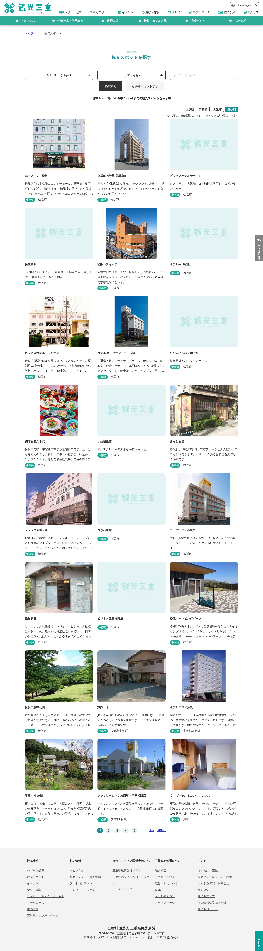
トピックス (28, 20)
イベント (32, 883)
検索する (110, 86)
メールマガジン (165, 896)
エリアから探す (131, 75)
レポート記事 (35, 870)
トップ (29, 33)
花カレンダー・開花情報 (85, 876)
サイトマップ (206, 896)
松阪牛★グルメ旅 (155, 20)
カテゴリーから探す (59, 75)
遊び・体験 (34, 889)
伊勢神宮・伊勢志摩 (70, 20)
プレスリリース (122, 889)
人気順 (217, 109)
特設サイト (198, 20)
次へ (151, 830)
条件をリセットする (145, 86)
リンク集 (203, 889)
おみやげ (240, 20)
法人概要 (160, 870)
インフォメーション (82, 889)
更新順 (203, 109)
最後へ (161, 830)
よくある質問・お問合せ (213, 883)
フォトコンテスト (81, 883)
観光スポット (35, 876)
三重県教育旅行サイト (126, 870)
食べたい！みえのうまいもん (45, 896)
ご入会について (165, 876)
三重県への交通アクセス (43, 915)
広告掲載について (166, 883)
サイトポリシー (208, 909)
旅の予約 (32, 909)
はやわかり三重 (208, 870)
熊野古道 (112, 20)
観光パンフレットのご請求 (215, 876)
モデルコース (35, 902)
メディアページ (165, 902)
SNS (158, 889)
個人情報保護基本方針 (212, 902)
